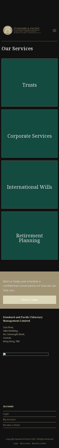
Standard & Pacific (23, 439)
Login (6, 413)
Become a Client (11, 425)
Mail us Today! (29, 299)
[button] (54, 30)
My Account (9, 419)
